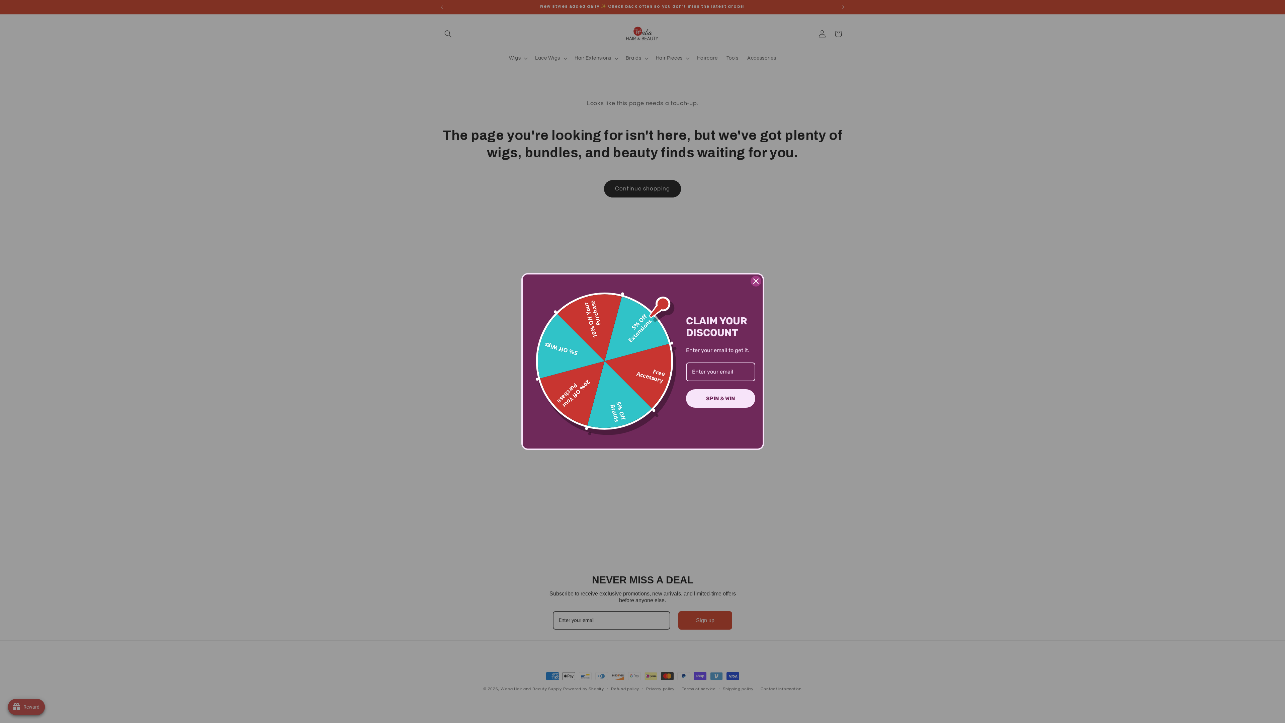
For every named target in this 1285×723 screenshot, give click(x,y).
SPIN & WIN (720, 398)
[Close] (756, 281)
